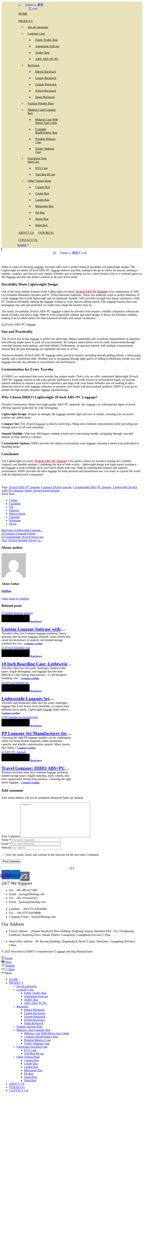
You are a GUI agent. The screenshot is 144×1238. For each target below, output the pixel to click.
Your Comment (11, 836)
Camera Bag (31, 1060)
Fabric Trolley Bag (35, 993)
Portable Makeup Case (37, 1040)
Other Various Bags (28, 1056)
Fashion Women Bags (29, 1026)
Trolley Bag (31, 999)
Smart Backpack (34, 1023)
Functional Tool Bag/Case (31, 1046)
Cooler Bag (31, 1063)
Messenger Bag (33, 1070)
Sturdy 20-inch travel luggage (42, 490)
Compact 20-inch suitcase (56, 487)
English (21, 245)
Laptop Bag (31, 1067)
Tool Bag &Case (34, 1053)
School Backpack (34, 1019)
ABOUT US (16, 1083)
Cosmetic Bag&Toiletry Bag (41, 1036)
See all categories (26, 986)
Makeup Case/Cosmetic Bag (33, 1030)
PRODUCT (16, 982)
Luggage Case (25, 989)
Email (6, 843)
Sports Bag (30, 1077)
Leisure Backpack (34, 1016)
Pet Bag (28, 1073)
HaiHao (6, 591)
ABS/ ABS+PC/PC (35, 1003)
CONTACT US (18, 1090)
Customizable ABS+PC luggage (92, 487)
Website (6, 847)
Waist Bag (30, 1080)
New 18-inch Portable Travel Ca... (22, 540)
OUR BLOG (17, 1087)
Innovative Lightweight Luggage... (22, 530)
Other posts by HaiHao (15, 598)
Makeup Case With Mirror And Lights (46, 1033)
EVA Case (30, 1050)
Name (6, 839)
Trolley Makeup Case (37, 1043)
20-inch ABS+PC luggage (24, 487)
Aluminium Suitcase (36, 996)
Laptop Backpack (34, 1013)
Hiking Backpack (34, 1009)
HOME (13, 979)
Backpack (22, 1006)
